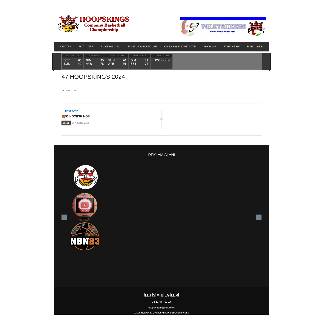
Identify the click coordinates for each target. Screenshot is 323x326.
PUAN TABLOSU (111, 46)
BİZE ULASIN (255, 46)
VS (162, 60)
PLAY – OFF (86, 46)
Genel (66, 123)
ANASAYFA (64, 46)
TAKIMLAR (210, 46)
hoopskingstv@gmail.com (161, 307)
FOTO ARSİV (232, 46)
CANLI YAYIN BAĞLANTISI (180, 46)
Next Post (71, 111)
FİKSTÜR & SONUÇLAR (142, 46)
